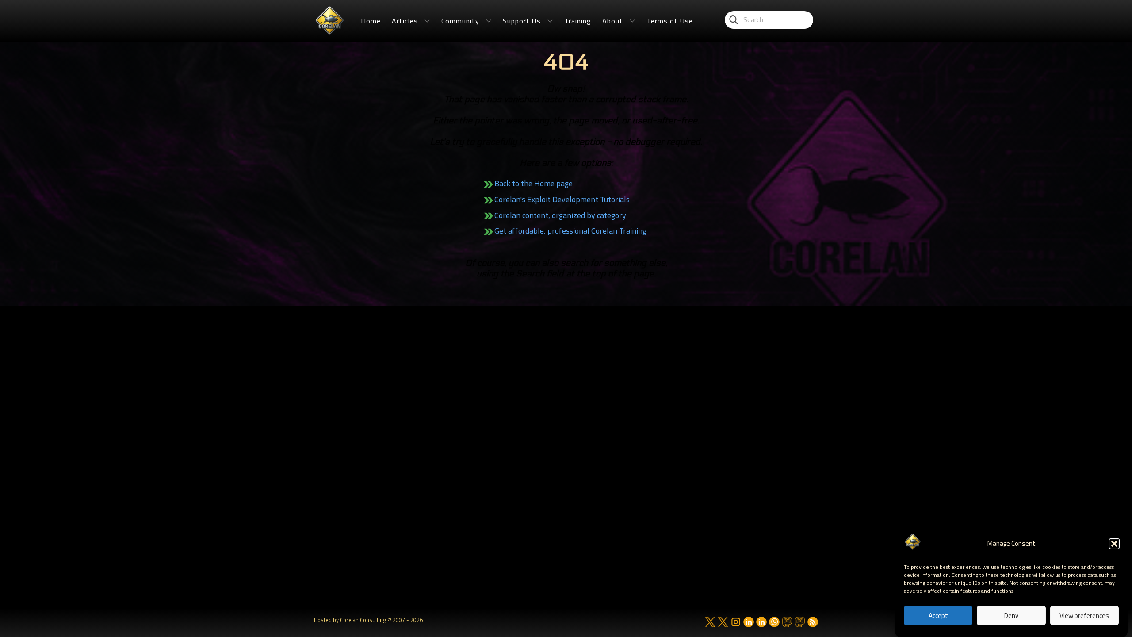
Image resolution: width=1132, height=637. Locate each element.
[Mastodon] (787, 622)
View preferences (1084, 616)
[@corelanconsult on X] (723, 622)
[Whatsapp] (774, 622)
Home (371, 20)
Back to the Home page (533, 183)
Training (577, 20)
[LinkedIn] (748, 622)
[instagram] (735, 622)
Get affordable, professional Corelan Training (570, 231)
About (612, 20)
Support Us (522, 20)
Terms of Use (669, 20)
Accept (938, 616)
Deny (1011, 616)
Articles (405, 20)
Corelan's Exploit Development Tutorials (562, 199)
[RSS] (812, 622)
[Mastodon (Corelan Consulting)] (800, 622)
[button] (1114, 543)
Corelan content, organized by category (560, 215)
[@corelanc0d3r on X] (710, 622)
